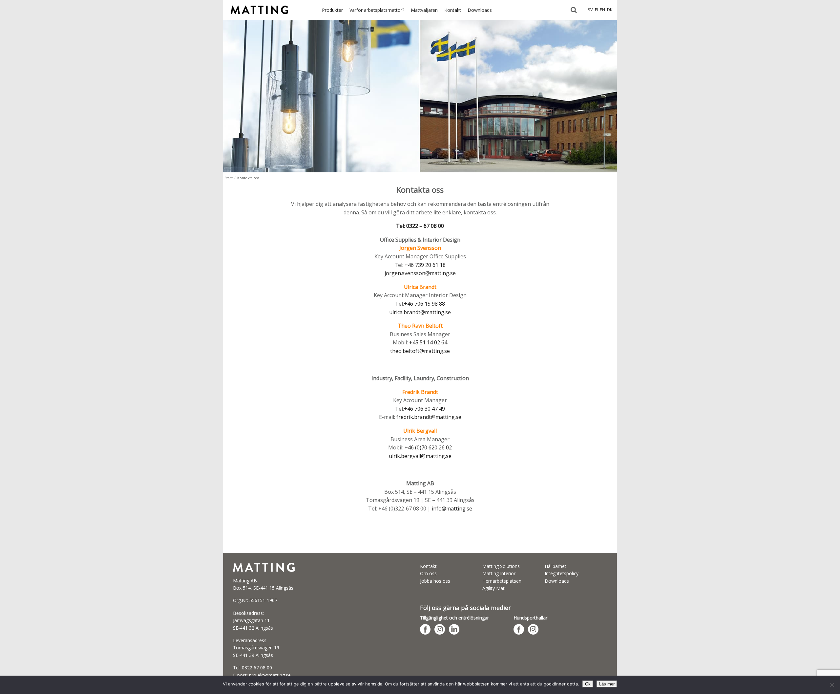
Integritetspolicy (561, 573)
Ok (588, 684)
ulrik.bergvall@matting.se (420, 456)
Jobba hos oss (435, 581)
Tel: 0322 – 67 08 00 (420, 225)
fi (596, 9)
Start (228, 177)
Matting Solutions (501, 566)
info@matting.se (452, 508)
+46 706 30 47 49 (424, 408)
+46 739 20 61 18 (425, 265)
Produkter (332, 10)
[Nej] (832, 685)
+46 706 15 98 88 (424, 303)
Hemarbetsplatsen (501, 581)
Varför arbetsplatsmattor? (376, 10)
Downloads (480, 10)
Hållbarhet (555, 566)
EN (602, 9)
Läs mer (607, 684)
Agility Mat (493, 588)
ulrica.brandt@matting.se (420, 312)
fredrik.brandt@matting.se (428, 417)
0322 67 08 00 (257, 667)
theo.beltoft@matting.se (420, 351)
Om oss (428, 573)
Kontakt (452, 10)
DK (610, 9)
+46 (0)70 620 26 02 (428, 447)
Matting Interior (498, 573)
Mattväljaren (424, 10)
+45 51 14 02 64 (428, 342)
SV (590, 9)
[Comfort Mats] (259, 17)
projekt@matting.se (270, 675)
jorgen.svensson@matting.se (420, 273)
